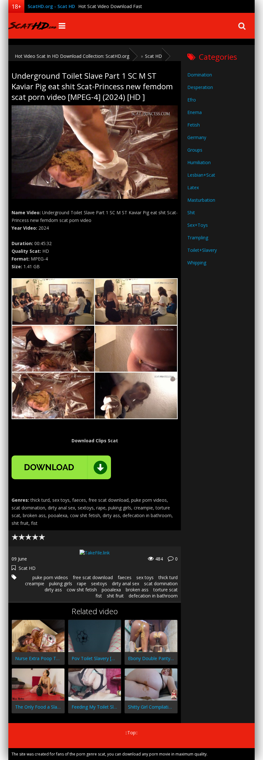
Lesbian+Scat (201, 175)
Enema (194, 112)
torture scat (165, 590)
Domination (199, 75)
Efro (191, 100)
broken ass (137, 590)
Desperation (200, 87)
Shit (191, 212)
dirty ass (53, 590)
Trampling (197, 237)
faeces (125, 577)
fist (99, 596)
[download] (61, 467)
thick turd (168, 577)
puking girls (60, 583)
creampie (34, 583)
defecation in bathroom (153, 596)
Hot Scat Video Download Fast (110, 6)
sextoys (99, 583)
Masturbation (201, 200)
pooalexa (111, 590)
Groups (194, 150)
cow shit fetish (82, 590)
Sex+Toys (197, 225)
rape (81, 583)
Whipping (196, 263)
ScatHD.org (32, 26)
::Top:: (131, 732)
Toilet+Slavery (202, 250)
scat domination (161, 583)
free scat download (93, 577)
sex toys (145, 577)
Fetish (193, 125)
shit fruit (115, 596)
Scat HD (27, 568)
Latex (193, 187)
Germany (196, 137)
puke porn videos (50, 577)
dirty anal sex (125, 583)
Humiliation (199, 162)
